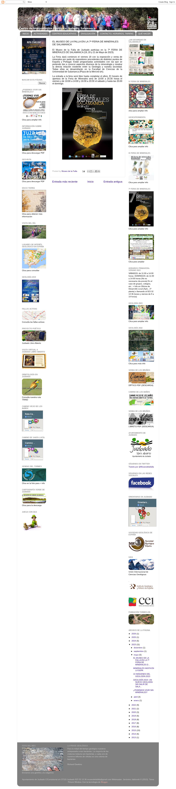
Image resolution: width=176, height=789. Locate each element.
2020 (134, 712)
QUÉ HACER (144, 33)
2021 (134, 709)
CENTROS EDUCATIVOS (64, 33)
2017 (134, 723)
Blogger (104, 782)
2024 (134, 641)
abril (136, 697)
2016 (134, 727)
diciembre (138, 648)
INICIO (26, 33)
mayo (136, 655)
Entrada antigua (113, 181)
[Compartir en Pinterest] (98, 171)
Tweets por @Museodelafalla (141, 467)
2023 (134, 645)
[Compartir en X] (93, 171)
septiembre (139, 651)
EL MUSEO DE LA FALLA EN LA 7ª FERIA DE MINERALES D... (141, 661)
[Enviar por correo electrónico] (88, 171)
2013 (134, 737)
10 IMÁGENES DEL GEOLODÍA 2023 (141, 675)
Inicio (90, 181)
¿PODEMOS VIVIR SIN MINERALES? (143, 691)
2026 (134, 634)
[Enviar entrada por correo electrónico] (83, 171)
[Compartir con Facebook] (96, 171)
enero (136, 700)
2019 (134, 716)
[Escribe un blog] (91, 171)
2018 (134, 720)
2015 (134, 730)
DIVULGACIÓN (88, 33)
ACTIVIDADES (40, 33)
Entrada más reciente (65, 181)
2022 (134, 705)
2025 (134, 637)
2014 (134, 734)
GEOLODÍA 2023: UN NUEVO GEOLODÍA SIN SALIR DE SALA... (142, 683)
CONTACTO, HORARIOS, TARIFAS (116, 33)
